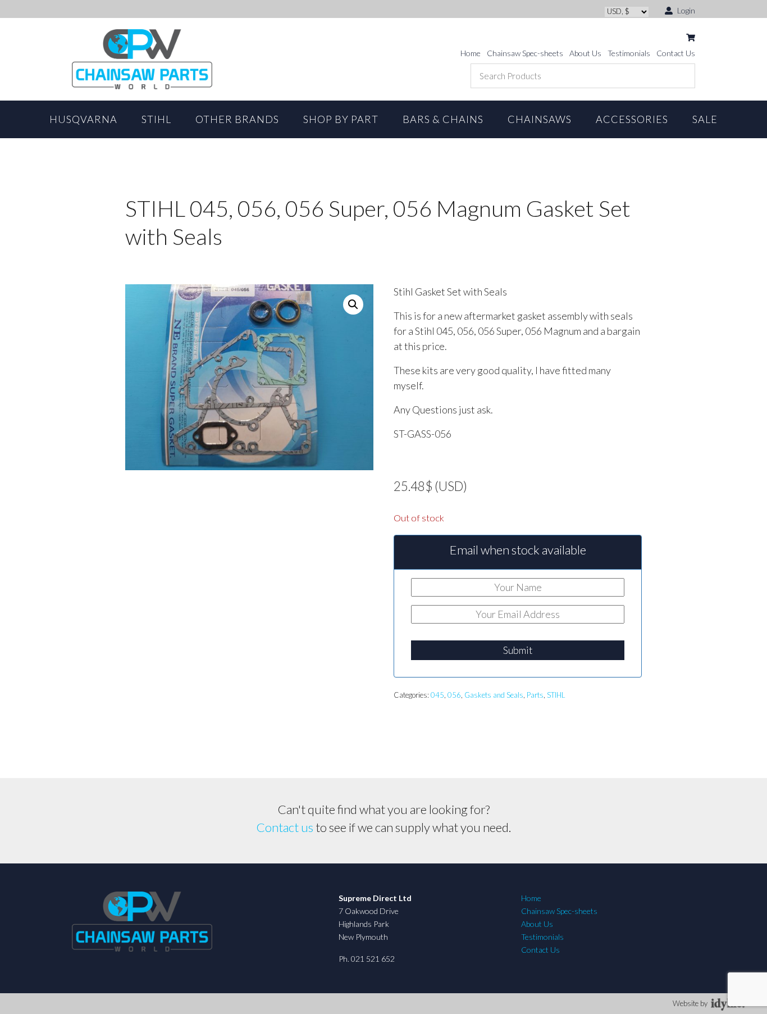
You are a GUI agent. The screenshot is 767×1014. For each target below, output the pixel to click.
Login (685, 10)
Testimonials (629, 53)
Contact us (285, 827)
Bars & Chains (443, 119)
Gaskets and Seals (493, 694)
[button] (353, 304)
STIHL (156, 119)
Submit (518, 650)
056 (454, 694)
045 (437, 694)
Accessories (632, 119)
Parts (535, 694)
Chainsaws (540, 119)
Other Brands (237, 119)
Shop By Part (340, 119)
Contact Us (675, 53)
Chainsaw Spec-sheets (525, 53)
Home (470, 53)
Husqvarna (83, 119)
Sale (705, 119)
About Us (585, 53)
